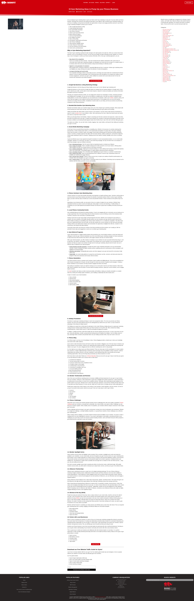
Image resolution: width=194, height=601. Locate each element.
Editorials (164, 37)
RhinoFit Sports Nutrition (167, 70)
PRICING (97, 2)
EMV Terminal (73, 584)
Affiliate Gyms (165, 30)
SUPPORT (108, 2)
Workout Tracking (166, 80)
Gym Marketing (166, 51)
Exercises (164, 41)
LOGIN (113, 2)
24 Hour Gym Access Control (73, 580)
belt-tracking (165, 31)
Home (24, 580)
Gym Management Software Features (170, 50)
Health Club (165, 57)
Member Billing (165, 61)
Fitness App (165, 42)
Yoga (164, 81)
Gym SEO (164, 53)
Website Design (166, 77)
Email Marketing (166, 39)
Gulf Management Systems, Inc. (100, 596)
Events (164, 40)
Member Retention (166, 62)
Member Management (72, 587)
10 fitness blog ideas (91, 356)
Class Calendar (73, 594)
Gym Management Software (168, 48)
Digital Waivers (166, 36)
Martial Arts (165, 59)
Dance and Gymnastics (167, 35)
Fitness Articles (166, 44)
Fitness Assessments (167, 45)
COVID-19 (165, 34)
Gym (164, 47)
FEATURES (85, 2)
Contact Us (24, 587)
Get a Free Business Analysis (24, 591)
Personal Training (166, 63)
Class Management (166, 33)
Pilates (164, 64)
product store (78, 113)
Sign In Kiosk (72, 582)
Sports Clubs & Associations (168, 75)
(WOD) (77, 498)
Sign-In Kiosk (165, 73)
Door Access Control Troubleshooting (24, 589)
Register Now (24, 582)
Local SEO (165, 58)
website (111, 97)
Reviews (164, 68)
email (70, 271)
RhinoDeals (165, 69)
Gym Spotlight (165, 56)
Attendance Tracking (73, 589)
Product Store (165, 67)
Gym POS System (166, 52)
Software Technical (166, 74)
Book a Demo (24, 584)
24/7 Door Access (166, 29)
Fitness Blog (165, 46)
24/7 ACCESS (91, 2)
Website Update (166, 79)
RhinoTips (165, 71)
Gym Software (165, 54)
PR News (164, 65)
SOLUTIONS (102, 2)
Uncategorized (165, 76)
